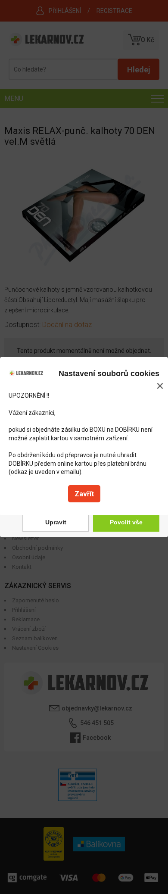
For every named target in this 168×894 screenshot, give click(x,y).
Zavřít (84, 494)
